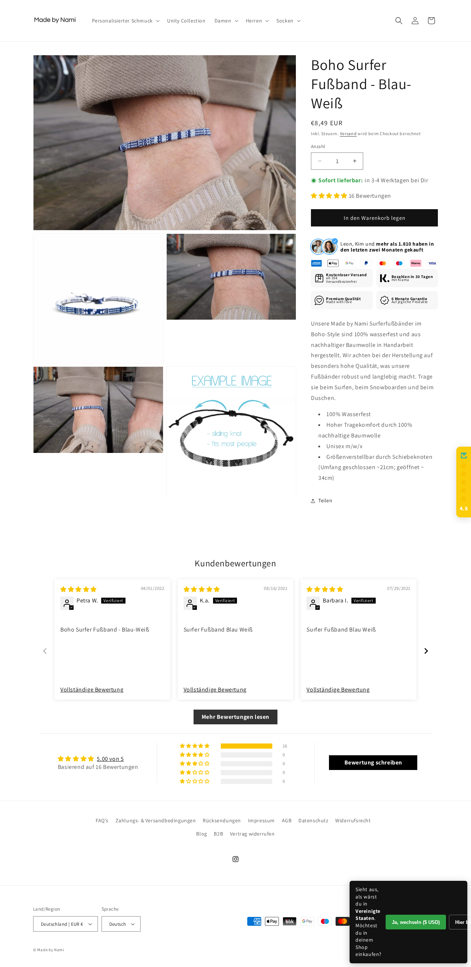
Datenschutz (313, 820)
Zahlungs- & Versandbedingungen (156, 820)
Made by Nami (50, 949)
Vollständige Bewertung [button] (91, 689)
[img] (78, 589)
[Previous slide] (45, 651)
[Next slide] (426, 651)
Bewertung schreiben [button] (373, 762)
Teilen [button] (325, 500)
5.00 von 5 (110, 759)
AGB (287, 820)
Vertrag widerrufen (252, 833)
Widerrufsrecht (353, 820)
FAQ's (102, 820)
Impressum (261, 820)
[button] (125, 20)
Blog (201, 833)
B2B (218, 833)
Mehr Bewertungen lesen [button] (235, 717)
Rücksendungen (222, 820)
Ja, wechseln (416, 922)
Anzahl (318, 146)
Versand (348, 133)
